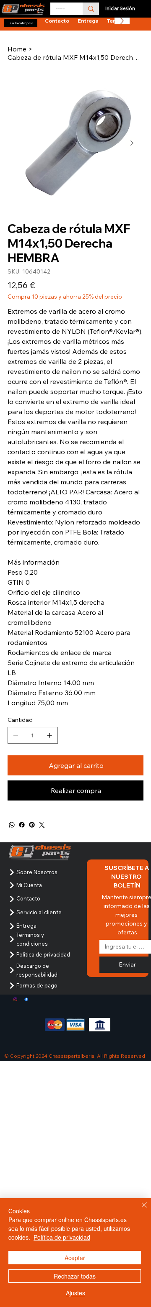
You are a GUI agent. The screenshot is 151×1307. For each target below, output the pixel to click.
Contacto (28, 898)
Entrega (26, 925)
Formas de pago (36, 985)
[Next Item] (131, 143)
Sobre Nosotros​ (36, 872)
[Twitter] (42, 825)
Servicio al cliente (39, 912)
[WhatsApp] (12, 825)
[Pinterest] (32, 825)
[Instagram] (15, 999)
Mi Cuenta (29, 885)
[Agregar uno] (49, 735)
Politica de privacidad (43, 954)
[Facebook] (22, 825)
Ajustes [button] (75, 1293)
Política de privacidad (62, 1237)
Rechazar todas (75, 1276)
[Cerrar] (139, 1210)
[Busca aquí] (91, 9)
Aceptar (75, 1257)
